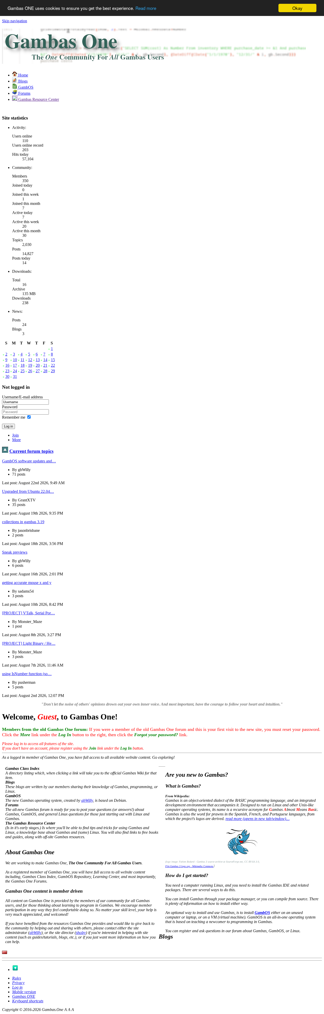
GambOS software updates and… (29, 461)
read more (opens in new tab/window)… (258, 818)
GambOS (262, 912)
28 (45, 371)
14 (45, 360)
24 (15, 371)
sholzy (81, 932)
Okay (297, 8)
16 (7, 365)
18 (23, 365)
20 (38, 365)
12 (30, 360)
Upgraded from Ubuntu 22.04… (28, 491)
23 (7, 371)
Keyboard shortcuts (27, 1001)
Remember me (13, 417)
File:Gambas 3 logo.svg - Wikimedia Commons (189, 866)
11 (22, 360)
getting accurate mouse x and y (26, 582)
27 (38, 371)
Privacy (18, 983)
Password (9, 407)
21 (45, 365)
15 (53, 360)
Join (15, 435)
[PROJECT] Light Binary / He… (28, 643)
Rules (16, 978)
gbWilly (87, 800)
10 (15, 360)
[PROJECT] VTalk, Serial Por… (28, 613)
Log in (17, 987)
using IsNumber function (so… (27, 674)
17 (15, 365)
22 (53, 365)
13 (38, 360)
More (16, 440)
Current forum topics (31, 451)
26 (30, 371)
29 (53, 371)
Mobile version (24, 992)
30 (7, 376)
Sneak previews (14, 552)
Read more (145, 8)
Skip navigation (14, 21)
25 (23, 371)
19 (30, 365)
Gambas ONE (23, 996)
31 (15, 376)
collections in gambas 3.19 (23, 522)
